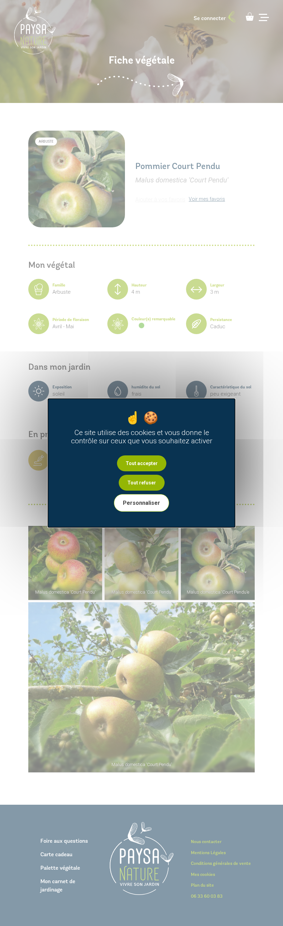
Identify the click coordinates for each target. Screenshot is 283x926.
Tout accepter (142, 463)
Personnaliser (141, 503)
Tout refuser (141, 482)
